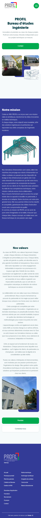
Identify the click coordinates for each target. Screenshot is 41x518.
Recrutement (7, 497)
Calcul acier (24, 482)
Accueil (6, 472)
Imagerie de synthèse (27, 479)
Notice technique (26, 472)
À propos (6, 500)
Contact (20, 46)
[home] (11, 5)
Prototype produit (9, 475)
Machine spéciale (9, 479)
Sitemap (6, 462)
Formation (7, 494)
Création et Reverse (9, 482)
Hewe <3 (30, 515)
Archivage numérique (27, 475)
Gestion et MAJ (8, 485)
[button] (36, 5)
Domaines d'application (10, 490)
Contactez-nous (20, 429)
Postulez (20, 420)
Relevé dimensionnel (27, 485)
